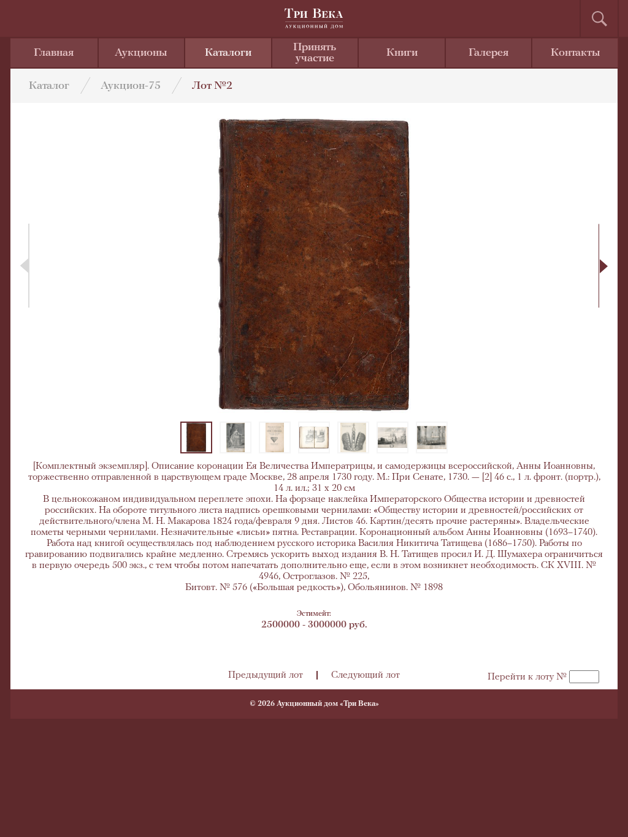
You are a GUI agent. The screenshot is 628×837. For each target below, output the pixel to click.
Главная (54, 53)
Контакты (575, 53)
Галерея (488, 53)
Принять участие (314, 53)
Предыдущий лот (265, 675)
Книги (402, 53)
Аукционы (141, 53)
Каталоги (228, 53)
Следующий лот (365, 675)
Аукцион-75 (131, 86)
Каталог (49, 86)
